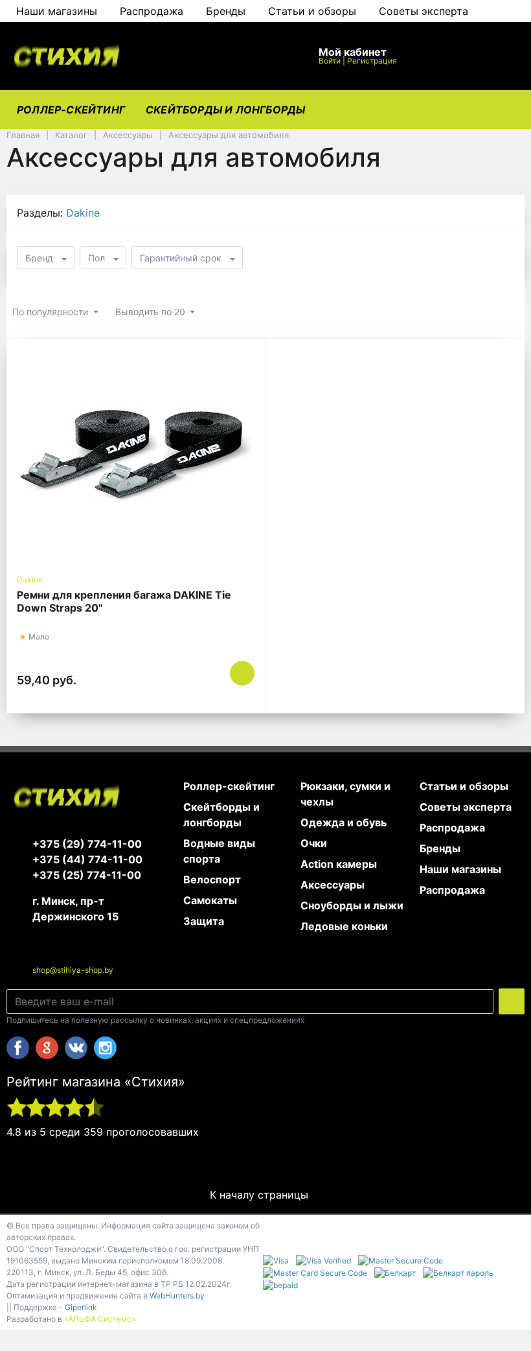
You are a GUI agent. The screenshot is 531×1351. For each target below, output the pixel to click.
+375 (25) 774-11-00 (86, 874)
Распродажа (151, 11)
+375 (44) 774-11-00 (87, 859)
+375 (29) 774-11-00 (87, 843)
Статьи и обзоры (312, 11)
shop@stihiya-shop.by (72, 970)
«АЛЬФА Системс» (99, 1319)
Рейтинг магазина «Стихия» (95, 1082)
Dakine (83, 212)
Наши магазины (56, 11)
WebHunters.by (177, 1295)
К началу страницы (260, 1194)
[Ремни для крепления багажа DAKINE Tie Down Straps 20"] (135, 456)
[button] (220, 56)
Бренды (225, 11)
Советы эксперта (423, 11)
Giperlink (81, 1307)
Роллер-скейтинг (71, 109)
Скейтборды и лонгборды (225, 109)
